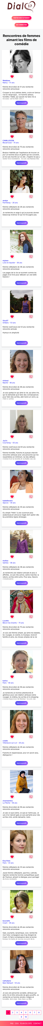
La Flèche (6, 803)
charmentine (8, 801)
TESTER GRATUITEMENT (21, 18)
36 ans (19, 263)
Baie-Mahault (8, 983)
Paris (4, 683)
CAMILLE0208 (8, 140)
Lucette (6, 621)
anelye (5, 200)
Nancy (5, 83)
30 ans (13, 503)
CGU (17, 1023)
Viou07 (5, 321)
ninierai (5, 381)
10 (26, 1017)
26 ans (15, 203)
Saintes (5, 563)
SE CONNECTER (21, 25)
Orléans (6, 323)
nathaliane (7, 981)
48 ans (12, 383)
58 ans (11, 683)
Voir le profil (21, 103)
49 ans (11, 923)
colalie (5, 741)
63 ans (15, 443)
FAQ (11, 1023)
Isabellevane (8, 501)
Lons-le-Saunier (9, 263)
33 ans (11, 863)
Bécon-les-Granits (10, 623)
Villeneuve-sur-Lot (10, 743)
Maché (5, 383)
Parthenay (7, 203)
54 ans (17, 983)
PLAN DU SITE (26, 1023)
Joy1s (5, 441)
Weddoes (6, 80)
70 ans (16, 143)
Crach (5, 923)
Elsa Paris (6, 861)
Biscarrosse (7, 143)
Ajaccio (5, 503)
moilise (5, 561)
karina (5, 681)
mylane (5, 260)
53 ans (13, 323)
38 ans (12, 563)
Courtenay (7, 443)
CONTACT (37, 1023)
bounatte (6, 921)
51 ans (11, 83)
